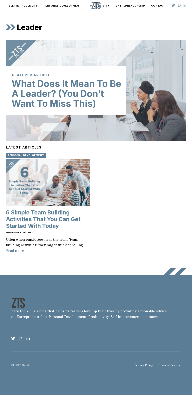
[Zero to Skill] (96, 5)
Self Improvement (23, 5)
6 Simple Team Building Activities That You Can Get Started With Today (43, 219)
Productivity (98, 316)
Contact (158, 5)
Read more (15, 250)
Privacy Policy (143, 365)
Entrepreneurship (130, 5)
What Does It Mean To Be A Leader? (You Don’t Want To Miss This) (66, 93)
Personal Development (62, 5)
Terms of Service (169, 365)
